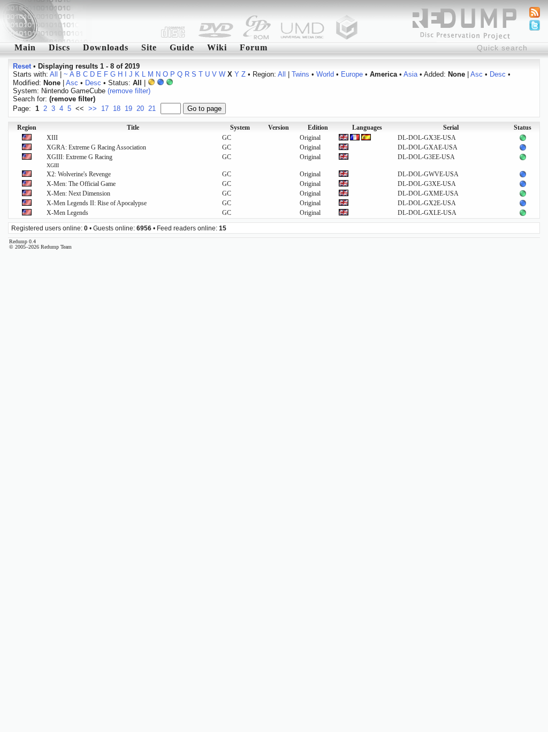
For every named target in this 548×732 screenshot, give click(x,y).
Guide (182, 47)
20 (140, 108)
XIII (52, 137)
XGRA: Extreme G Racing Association (96, 147)
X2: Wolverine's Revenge (79, 174)
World (325, 74)
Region (26, 127)
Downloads (105, 47)
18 (116, 108)
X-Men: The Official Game (81, 184)
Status (522, 127)
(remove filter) (129, 91)
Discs (59, 47)
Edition (318, 127)
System (240, 127)
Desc (498, 74)
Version (278, 127)
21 (152, 108)
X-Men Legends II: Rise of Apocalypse (97, 203)
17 (105, 108)
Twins (300, 74)
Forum (254, 47)
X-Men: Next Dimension (78, 193)
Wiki (217, 47)
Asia (410, 74)
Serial (451, 127)
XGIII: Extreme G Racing (79, 160)
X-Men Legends (67, 212)
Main (25, 47)
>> (92, 108)
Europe (352, 74)
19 (128, 108)
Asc (476, 74)
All (54, 74)
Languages (367, 127)
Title (133, 127)
